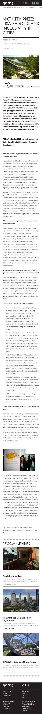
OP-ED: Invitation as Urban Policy (19, 662)
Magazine (25, 692)
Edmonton (7, 709)
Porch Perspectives (12, 576)
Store (24, 697)
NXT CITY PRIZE (11, 97)
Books (24, 693)
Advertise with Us (28, 705)
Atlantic (6, 707)
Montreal (6, 703)
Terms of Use (26, 709)
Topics (26, 3)
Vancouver (7, 695)
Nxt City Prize (11, 40)
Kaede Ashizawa (10, 584)
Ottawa (5, 705)
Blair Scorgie (10, 628)
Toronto (6, 693)
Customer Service (28, 701)
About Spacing (27, 703)
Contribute (26, 707)
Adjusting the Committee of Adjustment (17, 619)
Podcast (25, 695)
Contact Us (26, 711)
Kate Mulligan (10, 670)
